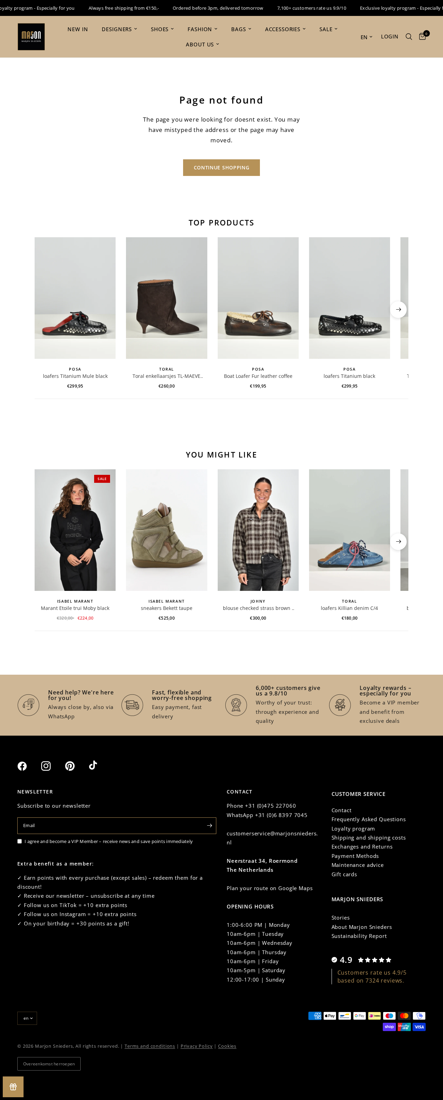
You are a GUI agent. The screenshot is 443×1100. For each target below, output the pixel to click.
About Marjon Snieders (362, 926)
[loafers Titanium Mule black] (75, 298)
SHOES (160, 29)
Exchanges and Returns (362, 846)
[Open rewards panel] (13, 1086)
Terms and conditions (150, 1046)
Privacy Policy (197, 1046)
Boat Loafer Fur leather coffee (258, 376)
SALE (325, 29)
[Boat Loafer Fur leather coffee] (258, 298)
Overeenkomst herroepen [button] (49, 1064)
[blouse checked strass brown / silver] (258, 530)
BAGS (238, 29)
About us (200, 44)
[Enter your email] (209, 825)
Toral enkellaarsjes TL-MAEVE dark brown (166, 376)
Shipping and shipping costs (369, 837)
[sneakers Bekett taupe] (166, 530)
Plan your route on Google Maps (270, 888)
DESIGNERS (117, 29)
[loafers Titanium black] (349, 298)
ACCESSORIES (282, 29)
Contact (342, 810)
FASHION (200, 29)
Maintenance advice (358, 864)
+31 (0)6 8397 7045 (281, 814)
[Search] (409, 36)
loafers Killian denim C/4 (349, 608)
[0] (421, 36)
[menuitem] (78, 29)
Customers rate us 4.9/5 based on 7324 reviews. (372, 976)
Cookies (227, 1046)
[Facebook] (28, 766)
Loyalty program (354, 828)
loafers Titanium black (349, 376)
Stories (341, 917)
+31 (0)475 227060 (270, 805)
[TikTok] (100, 765)
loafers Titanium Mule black (75, 376)
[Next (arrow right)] (398, 309)
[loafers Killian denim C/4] (349, 530)
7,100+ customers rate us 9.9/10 (301, 8)
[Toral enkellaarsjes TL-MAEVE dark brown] (166, 298)
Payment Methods (355, 855)
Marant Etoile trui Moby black (75, 608)
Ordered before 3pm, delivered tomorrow (208, 8)
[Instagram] (52, 766)
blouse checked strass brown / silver (258, 608)
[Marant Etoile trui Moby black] (75, 530)
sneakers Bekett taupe (166, 608)
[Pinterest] (76, 766)
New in (77, 29)
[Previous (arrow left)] (44, 309)
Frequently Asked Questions (369, 819)
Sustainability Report (359, 935)
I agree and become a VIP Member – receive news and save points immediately (109, 841)
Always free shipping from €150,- (114, 8)
